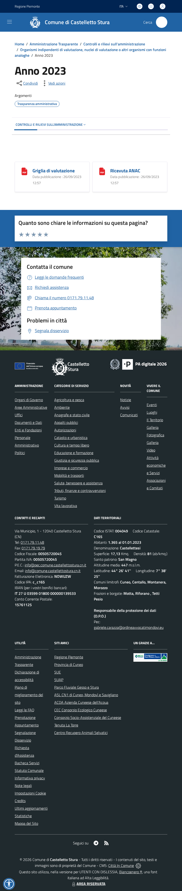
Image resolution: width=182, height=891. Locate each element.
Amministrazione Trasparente (54, 44)
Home (19, 44)
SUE (57, 672)
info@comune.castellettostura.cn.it (53, 571)
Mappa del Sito (26, 823)
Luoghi (152, 412)
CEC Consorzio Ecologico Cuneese (80, 710)
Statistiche (23, 816)
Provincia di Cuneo (68, 664)
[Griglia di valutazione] (24, 171)
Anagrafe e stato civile (72, 415)
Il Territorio (155, 420)
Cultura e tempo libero (71, 445)
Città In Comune (121, 865)
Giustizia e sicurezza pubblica (76, 460)
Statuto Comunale (29, 770)
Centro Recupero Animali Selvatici (81, 732)
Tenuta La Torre (66, 725)
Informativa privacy (30, 778)
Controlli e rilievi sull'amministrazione (114, 44)
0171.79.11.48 (32, 542)
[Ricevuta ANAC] (102, 171)
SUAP (58, 679)
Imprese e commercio (71, 468)
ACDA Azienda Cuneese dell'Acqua (81, 702)
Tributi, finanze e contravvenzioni (80, 490)
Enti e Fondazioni (28, 430)
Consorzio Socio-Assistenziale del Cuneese (87, 717)
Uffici (19, 415)
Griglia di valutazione (53, 170)
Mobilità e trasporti (69, 475)
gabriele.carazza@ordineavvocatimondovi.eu (129, 627)
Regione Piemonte (27, 6)
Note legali (23, 785)
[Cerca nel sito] (161, 22)
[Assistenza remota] (138, 865)
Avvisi (124, 407)
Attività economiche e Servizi (156, 465)
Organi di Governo (29, 400)
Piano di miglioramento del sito (29, 694)
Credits (20, 801)
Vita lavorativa (65, 506)
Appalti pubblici (66, 422)
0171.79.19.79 (33, 548)
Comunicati (129, 415)
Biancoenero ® (130, 872)
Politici (20, 453)
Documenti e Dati (28, 422)
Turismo (60, 498)
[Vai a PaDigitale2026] (138, 364)
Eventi (152, 405)
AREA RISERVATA (91, 884)
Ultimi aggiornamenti (31, 808)
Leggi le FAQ (24, 710)
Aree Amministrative (31, 407)
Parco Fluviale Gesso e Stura (76, 687)
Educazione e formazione (73, 453)
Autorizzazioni (65, 430)
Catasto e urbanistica (70, 437)
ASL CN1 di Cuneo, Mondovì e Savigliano (86, 695)
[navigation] (9, 22)
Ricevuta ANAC (125, 170)
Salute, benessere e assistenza (78, 483)
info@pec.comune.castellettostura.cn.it (55, 565)
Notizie (125, 400)
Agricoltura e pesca (69, 400)
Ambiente (62, 407)
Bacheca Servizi (27, 763)
